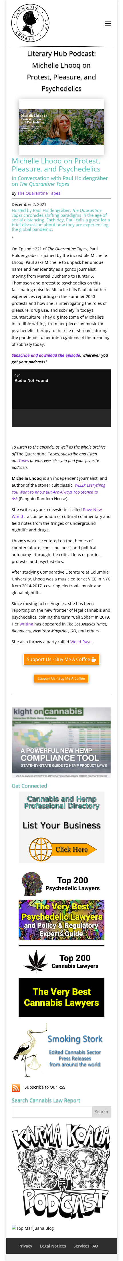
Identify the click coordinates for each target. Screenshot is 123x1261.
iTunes (23, 460)
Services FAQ (86, 1246)
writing (26, 624)
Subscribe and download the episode (46, 355)
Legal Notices (53, 1246)
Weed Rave (81, 641)
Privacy (25, 1246)
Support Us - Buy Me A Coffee (58, 659)
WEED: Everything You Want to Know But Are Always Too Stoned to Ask (58, 492)
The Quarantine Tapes (38, 193)
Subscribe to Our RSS (45, 1087)
